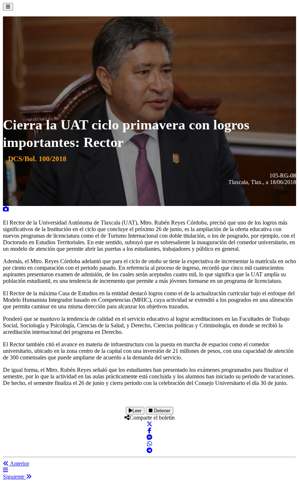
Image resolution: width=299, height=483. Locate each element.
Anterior (19, 463)
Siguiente (14, 477)
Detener (161, 410)
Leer (136, 410)
